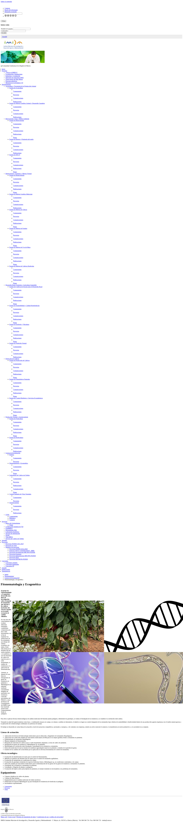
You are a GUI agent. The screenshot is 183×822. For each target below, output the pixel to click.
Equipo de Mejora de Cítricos (18, 209)
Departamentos (6, 84)
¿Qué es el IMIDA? (11, 72)
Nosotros (4, 71)
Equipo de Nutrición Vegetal (17, 343)
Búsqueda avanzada (11, 11)
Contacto (12, 520)
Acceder (4, 33)
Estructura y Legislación (13, 76)
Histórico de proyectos (12, 547)
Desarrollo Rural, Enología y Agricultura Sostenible (21, 285)
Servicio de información (13, 533)
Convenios (5, 561)
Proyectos (16, 95)
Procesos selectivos (11, 81)
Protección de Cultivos (12, 359)
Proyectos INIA (14, 557)
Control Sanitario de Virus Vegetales (20, 494)
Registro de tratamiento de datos (26, 817)
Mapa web (4, 817)
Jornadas (4, 540)
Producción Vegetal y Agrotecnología (17, 417)
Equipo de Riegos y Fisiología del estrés (21, 139)
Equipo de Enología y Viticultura (19, 324)
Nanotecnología (14, 503)
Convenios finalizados (12, 564)
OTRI (7, 514)
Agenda (4, 568)
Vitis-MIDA (9, 537)
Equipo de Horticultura (16, 437)
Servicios (4, 521)
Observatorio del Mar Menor (14, 79)
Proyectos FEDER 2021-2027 (15, 544)
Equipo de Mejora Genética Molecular (20, 194)
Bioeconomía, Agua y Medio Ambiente (17, 119)
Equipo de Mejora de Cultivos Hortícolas (21, 266)
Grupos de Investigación (13, 453)
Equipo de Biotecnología (16, 175)
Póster (15, 137)
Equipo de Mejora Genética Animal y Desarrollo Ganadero (27, 103)
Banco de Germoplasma (13, 523)
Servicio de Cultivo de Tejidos (15, 538)
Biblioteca (12, 518)
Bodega (11, 455)
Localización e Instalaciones (14, 74)
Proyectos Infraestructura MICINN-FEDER (22, 556)
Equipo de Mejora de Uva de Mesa (19, 247)
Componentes (17, 91)
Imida (6, 574)
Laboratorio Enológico (12, 532)
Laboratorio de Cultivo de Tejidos (19, 475)
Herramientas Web (11, 530)
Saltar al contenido (6, 1)
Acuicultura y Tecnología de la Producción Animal (21, 86)
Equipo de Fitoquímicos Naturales (19, 379)
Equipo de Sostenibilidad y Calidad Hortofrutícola (24, 305)
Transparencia (6, 571)
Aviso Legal (11, 817)
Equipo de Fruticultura (16, 419)
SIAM (7, 535)
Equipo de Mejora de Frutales (18, 228)
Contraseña (4, 31)
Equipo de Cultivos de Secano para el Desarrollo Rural (25, 287)
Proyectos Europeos (15, 554)
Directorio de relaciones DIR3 (15, 77)
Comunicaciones (18, 98)
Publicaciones (17, 101)
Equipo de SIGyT (14, 155)
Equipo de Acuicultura (16, 88)
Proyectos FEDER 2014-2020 (18, 549)
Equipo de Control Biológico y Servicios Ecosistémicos (26, 398)
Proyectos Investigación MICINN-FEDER (22, 552)
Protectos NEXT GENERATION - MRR (21, 550)
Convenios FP (10, 566)
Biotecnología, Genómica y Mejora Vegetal (19, 173)
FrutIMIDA (9, 528)
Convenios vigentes (11, 562)
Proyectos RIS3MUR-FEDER (18, 559)
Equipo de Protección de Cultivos (19, 360)
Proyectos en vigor (11, 545)
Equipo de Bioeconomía (16, 120)
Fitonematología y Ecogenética (18, 463)
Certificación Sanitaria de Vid (14, 526)
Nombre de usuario (7, 29)
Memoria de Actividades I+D (14, 83)
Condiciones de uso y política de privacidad (50, 817)
